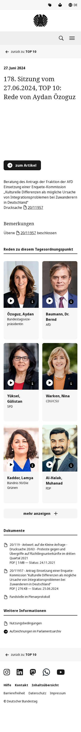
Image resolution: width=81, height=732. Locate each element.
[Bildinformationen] (32, 301)
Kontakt (21, 685)
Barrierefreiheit (14, 693)
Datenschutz (37, 693)
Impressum (58, 693)
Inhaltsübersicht (45, 685)
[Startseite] (40, 20)
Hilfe (7, 685)
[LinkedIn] (20, 672)
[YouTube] (61, 672)
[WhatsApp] (46, 672)
